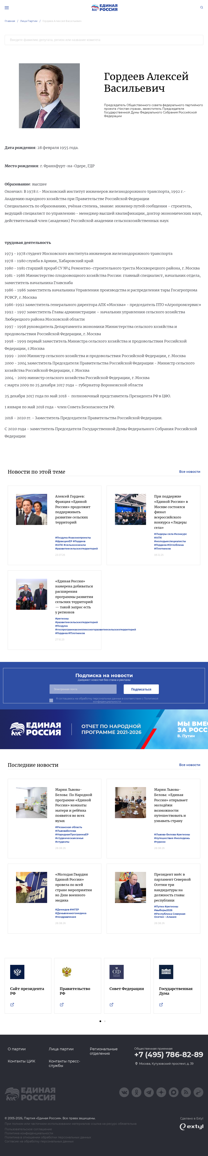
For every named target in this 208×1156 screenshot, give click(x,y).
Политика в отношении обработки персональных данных (48, 1137)
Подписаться (141, 689)
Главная (10, 21)
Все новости (189, 472)
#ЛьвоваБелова (65, 830)
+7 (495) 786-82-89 (168, 1054)
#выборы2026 (163, 910)
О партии (17, 1049)
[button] (100, 1021)
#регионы (62, 618)
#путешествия (163, 838)
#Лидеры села (163, 533)
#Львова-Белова (165, 834)
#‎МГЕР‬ (74, 909)
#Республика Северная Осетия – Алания (169, 915)
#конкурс (180, 533)
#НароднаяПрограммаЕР (72, 834)
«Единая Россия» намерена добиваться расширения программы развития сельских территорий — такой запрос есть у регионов (74, 596)
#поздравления (65, 916)
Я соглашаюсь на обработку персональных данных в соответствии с (107, 700)
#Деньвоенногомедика (70, 913)
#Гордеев (79, 541)
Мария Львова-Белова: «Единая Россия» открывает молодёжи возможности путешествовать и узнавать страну (171, 805)
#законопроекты (79, 537)
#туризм (160, 841)
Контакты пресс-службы (64, 1063)
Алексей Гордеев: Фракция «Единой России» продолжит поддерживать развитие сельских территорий (72, 509)
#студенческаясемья (69, 838)
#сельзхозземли (75, 544)
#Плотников (162, 548)
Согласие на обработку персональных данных (39, 1141)
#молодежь (182, 838)
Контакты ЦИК (21, 1061)
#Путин (159, 906)
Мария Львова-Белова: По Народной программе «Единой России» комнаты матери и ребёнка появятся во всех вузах (73, 805)
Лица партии (61, 1049)
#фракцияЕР (63, 541)
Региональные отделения (104, 1051)
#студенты (62, 841)
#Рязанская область (68, 827)
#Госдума (61, 537)
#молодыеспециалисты (170, 541)
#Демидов (62, 909)
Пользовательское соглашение (28, 1129)
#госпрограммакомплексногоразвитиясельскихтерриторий (95, 629)
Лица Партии (29, 21)
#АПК (59, 544)
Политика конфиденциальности (29, 1133)
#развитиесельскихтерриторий (76, 548)
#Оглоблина (175, 544)
